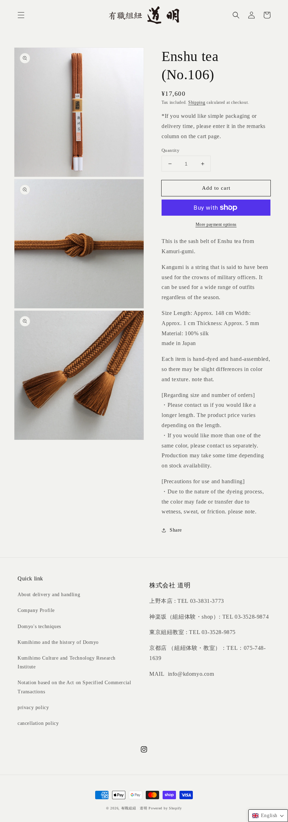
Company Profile (36, 610)
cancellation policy (38, 723)
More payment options (216, 224)
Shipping (196, 102)
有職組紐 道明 (134, 808)
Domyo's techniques (39, 626)
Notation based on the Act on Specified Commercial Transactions (74, 687)
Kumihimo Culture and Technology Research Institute (67, 662)
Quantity (170, 150)
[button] (21, 15)
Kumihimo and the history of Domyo (58, 642)
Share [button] (176, 530)
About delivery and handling (49, 594)
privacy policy (33, 707)
